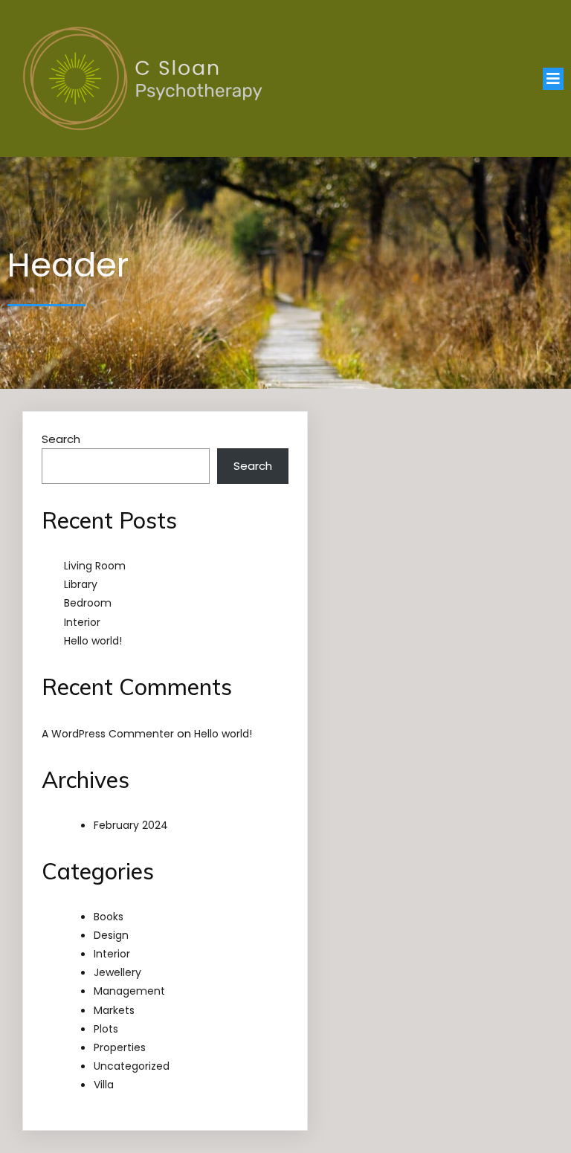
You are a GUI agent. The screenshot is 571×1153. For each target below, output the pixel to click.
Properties (120, 1047)
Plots (106, 1028)
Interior (82, 622)
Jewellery (117, 972)
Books (108, 916)
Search (61, 439)
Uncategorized (132, 1066)
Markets (114, 1010)
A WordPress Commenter (108, 733)
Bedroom (88, 602)
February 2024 (131, 825)
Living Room (95, 565)
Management (129, 991)
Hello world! (93, 640)
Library (80, 584)
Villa (104, 1084)
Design (111, 935)
